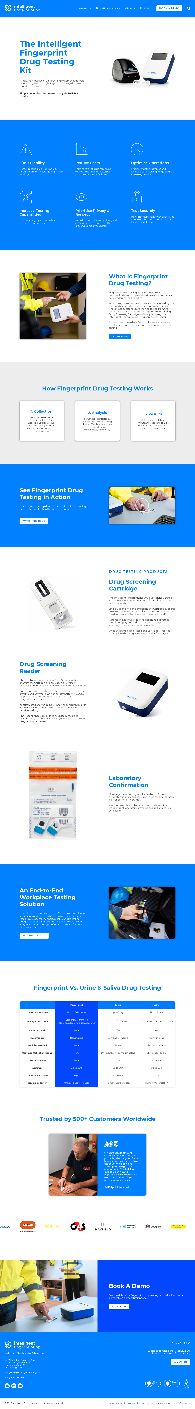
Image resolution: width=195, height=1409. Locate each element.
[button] (142, 505)
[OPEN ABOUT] (134, 8)
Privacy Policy (116, 1403)
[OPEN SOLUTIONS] (90, 8)
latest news (180, 1351)
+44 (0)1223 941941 (14, 1377)
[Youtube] (20, 1385)
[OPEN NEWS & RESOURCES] (119, 8)
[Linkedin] (13, 1385)
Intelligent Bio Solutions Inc (31, 1353)
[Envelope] (7, 1385)
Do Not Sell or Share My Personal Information (166, 1403)
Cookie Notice (132, 1403)
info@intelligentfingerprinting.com (23, 1372)
